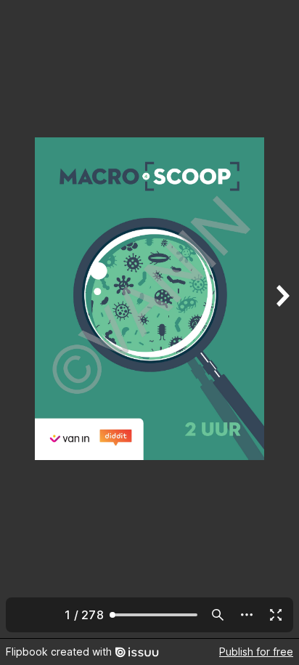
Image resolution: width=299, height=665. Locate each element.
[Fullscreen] (275, 614)
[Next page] (281, 319)
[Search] (217, 614)
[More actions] (246, 614)
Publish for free (256, 651)
